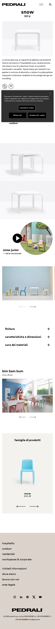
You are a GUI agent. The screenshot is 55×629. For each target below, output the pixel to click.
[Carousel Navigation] (27, 307)
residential (8, 554)
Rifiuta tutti (17, 115)
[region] (27, 106)
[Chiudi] (50, 93)
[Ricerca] (50, 4)
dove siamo (9, 574)
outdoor (13, 123)
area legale (8, 584)
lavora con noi (10, 579)
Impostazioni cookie (27, 108)
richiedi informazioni (14, 568)
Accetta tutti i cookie (37, 115)
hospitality (8, 543)
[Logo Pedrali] (14, 4)
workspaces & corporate (16, 559)
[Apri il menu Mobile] (41, 4)
